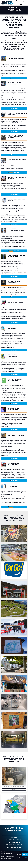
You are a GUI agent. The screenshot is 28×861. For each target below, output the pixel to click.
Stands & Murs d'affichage (17, 435)
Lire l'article (14, 789)
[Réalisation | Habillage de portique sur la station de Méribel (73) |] (14, 627)
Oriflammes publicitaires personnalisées (16, 256)
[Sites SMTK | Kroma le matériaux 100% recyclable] (14, 803)
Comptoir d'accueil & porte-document (17, 114)
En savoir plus (14, 78)
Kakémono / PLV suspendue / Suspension (17, 178)
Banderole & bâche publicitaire (14, 83)
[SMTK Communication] (7, 2)
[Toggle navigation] (21, 3)
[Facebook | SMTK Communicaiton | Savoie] (17, 1)
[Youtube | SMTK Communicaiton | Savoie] (19, 1)
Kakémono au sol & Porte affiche (16, 200)
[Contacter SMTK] (22, 1)
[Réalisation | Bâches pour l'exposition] (14, 664)
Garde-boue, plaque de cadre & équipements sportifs (15, 136)
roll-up (7, 214)
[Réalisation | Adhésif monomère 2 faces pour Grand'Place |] (14, 739)
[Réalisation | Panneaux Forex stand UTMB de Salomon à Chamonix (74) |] (14, 720)
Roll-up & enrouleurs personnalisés (15, 380)
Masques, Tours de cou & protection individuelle (16, 229)
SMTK (10, 12)
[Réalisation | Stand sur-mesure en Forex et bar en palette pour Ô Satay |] (14, 683)
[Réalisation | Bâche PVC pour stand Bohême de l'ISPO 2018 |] (14, 702)
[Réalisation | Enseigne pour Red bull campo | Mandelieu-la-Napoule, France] (14, 533)
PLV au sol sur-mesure (15, 302)
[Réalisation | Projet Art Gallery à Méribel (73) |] (14, 645)
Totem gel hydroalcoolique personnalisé (17, 485)
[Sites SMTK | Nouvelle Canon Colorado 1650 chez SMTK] (14, 776)
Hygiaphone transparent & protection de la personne (17, 160)
